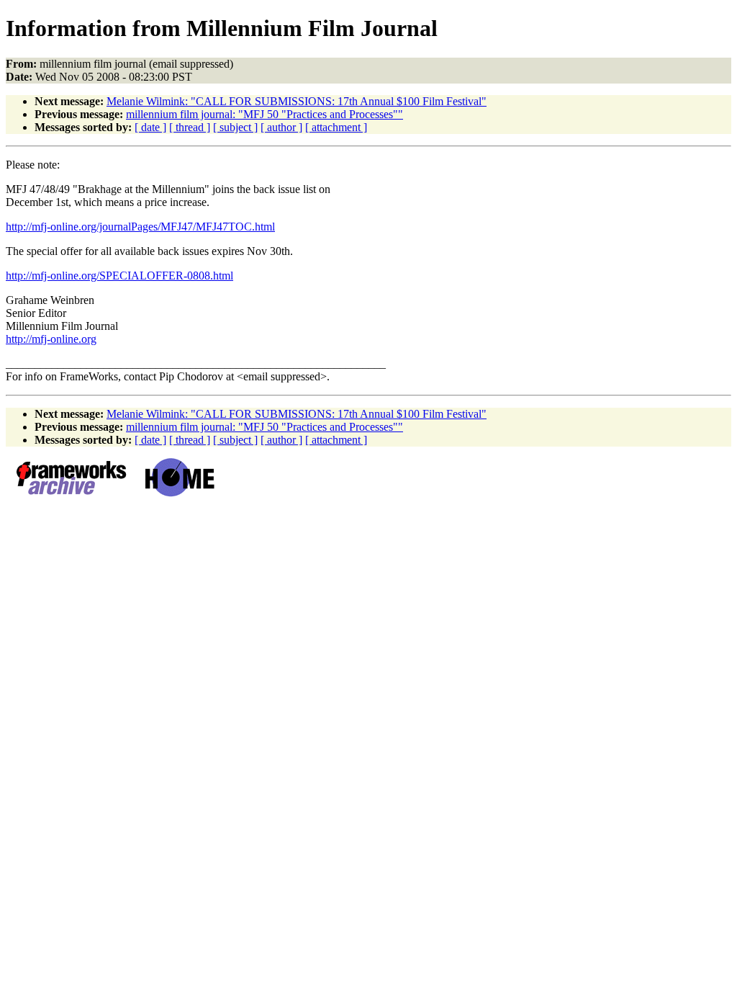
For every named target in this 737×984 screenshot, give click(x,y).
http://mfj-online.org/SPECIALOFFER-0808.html (119, 275)
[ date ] (150, 127)
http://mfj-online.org (51, 339)
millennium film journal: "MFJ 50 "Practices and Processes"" (264, 114)
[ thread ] (189, 127)
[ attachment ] (336, 127)
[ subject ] (235, 127)
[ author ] (281, 127)
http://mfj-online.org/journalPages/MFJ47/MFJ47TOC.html (140, 226)
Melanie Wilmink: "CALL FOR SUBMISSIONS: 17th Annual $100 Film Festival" (297, 101)
